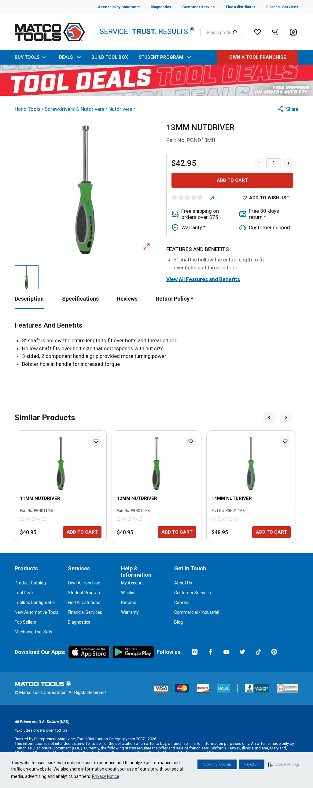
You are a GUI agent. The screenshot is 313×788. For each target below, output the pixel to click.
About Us (183, 582)
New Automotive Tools (36, 612)
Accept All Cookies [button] (217, 764)
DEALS (66, 57)
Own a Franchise (84, 582)
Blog (178, 622)
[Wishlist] (257, 32)
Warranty (130, 612)
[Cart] (275, 32)
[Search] (234, 32)
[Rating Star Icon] (22, 518)
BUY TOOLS (27, 57)
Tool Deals (25, 592)
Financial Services (85, 612)
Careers (182, 602)
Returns (128, 602)
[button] (284, 764)
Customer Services (192, 592)
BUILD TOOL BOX (109, 57)
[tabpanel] (156, 344)
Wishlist (128, 592)
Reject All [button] (251, 764)
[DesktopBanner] (156, 80)
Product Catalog (30, 582)
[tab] (29, 298)
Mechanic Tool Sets (33, 631)
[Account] (293, 32)
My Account (132, 582)
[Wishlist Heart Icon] (95, 441)
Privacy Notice (105, 776)
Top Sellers (25, 622)
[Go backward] (269, 417)
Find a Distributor (84, 602)
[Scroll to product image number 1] (27, 277)
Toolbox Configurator (35, 602)
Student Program (84, 592)
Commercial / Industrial (196, 612)
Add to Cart (232, 180)
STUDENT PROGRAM (161, 57)
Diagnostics (79, 622)
